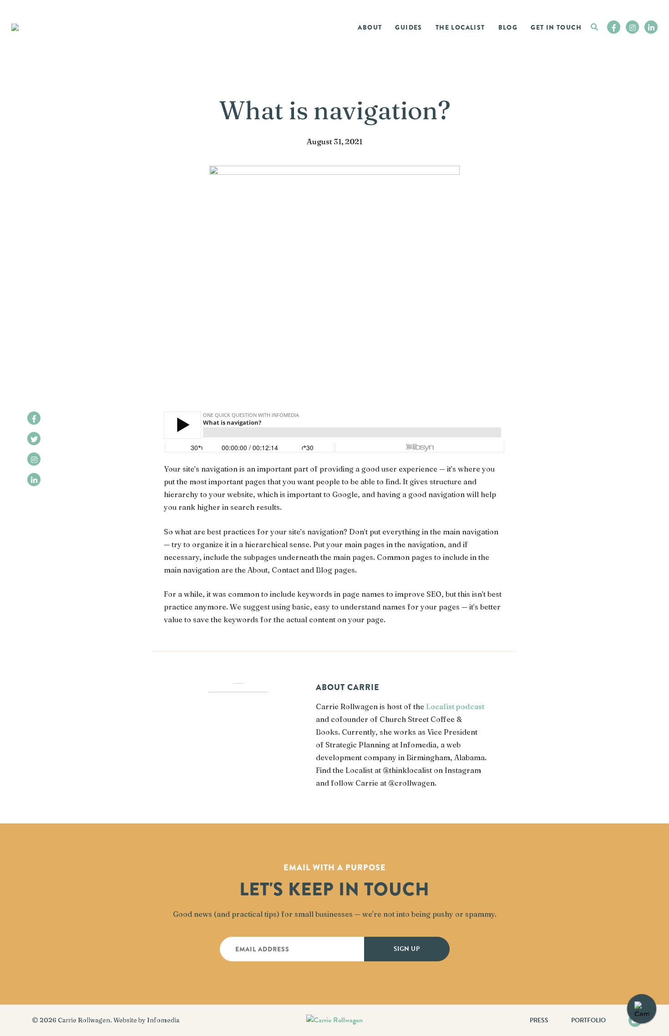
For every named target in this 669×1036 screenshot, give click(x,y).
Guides (408, 27)
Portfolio (588, 1020)
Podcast (466, 46)
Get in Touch (556, 27)
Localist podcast (455, 706)
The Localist (460, 27)
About (370, 27)
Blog (508, 27)
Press (539, 1020)
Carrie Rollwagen (84, 1020)
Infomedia (163, 1020)
